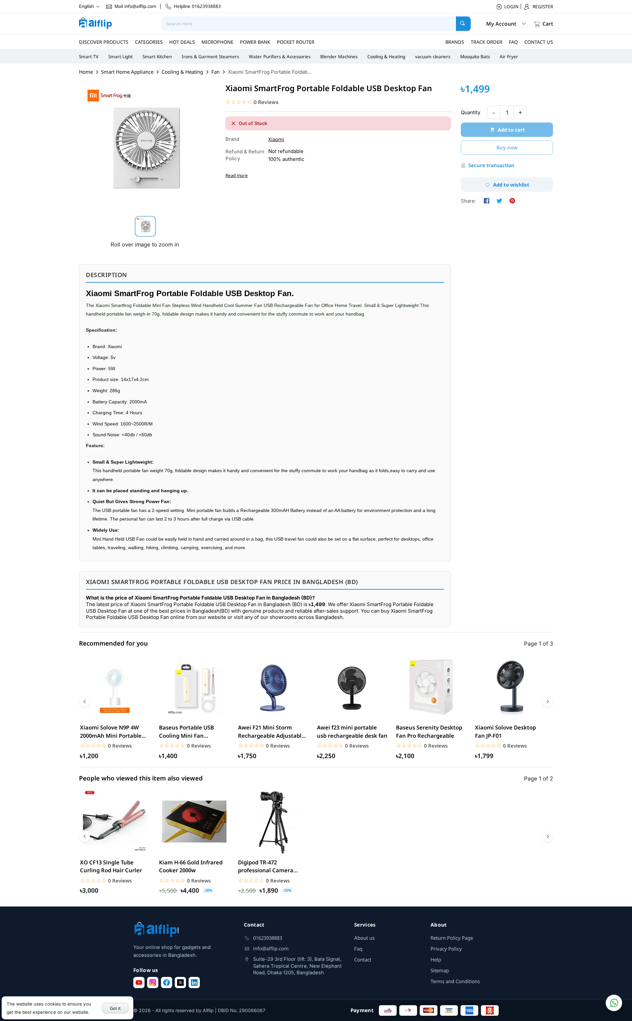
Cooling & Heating (386, 57)
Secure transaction (491, 165)
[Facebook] (166, 982)
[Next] (547, 701)
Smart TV (88, 57)
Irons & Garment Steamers (210, 57)
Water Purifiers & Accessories (279, 57)
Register (543, 7)
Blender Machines (338, 57)
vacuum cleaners (432, 57)
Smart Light (120, 57)
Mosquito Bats (475, 57)
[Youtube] (139, 982)
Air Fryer (509, 57)
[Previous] (84, 701)
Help (436, 959)
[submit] (463, 23)
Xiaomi (276, 139)
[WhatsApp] (614, 1003)
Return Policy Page (452, 937)
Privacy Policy (446, 948)
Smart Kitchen (157, 57)
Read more (236, 175)
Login (511, 7)
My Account (501, 23)
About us (364, 937)
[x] (180, 982)
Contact (362, 959)
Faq (358, 948)
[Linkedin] (194, 982)
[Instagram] (152, 982)
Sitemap (440, 970)
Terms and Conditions (455, 981)
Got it (115, 1008)
